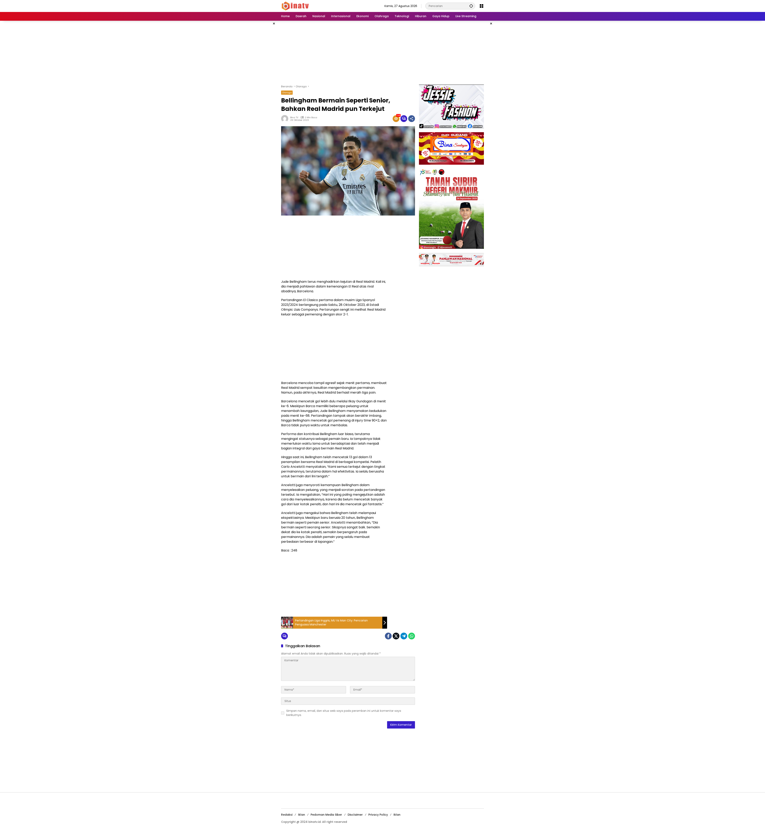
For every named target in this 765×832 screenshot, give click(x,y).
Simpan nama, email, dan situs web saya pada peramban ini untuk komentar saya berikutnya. (343, 713)
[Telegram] (403, 636)
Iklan (301, 815)
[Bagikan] (411, 118)
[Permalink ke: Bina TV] (285, 118)
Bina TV (294, 117)
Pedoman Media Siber (326, 815)
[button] (471, 6)
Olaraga (287, 92)
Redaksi (286, 815)
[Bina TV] (295, 6)
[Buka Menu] (481, 6)
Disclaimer (355, 815)
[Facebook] (388, 636)
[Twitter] (396, 636)
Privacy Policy (378, 815)
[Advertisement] (382, 53)
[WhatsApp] (411, 636)
